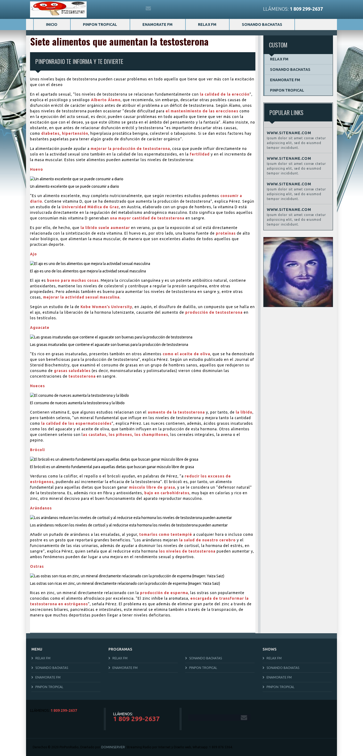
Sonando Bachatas (262, 24)
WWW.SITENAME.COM (289, 133)
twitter (114, 8)
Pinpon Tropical (100, 24)
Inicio (51, 24)
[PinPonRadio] (58, 9)
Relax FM (207, 24)
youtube (137, 8)
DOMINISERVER (113, 747)
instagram (126, 8)
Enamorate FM (157, 24)
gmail (148, 8)
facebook (103, 8)
